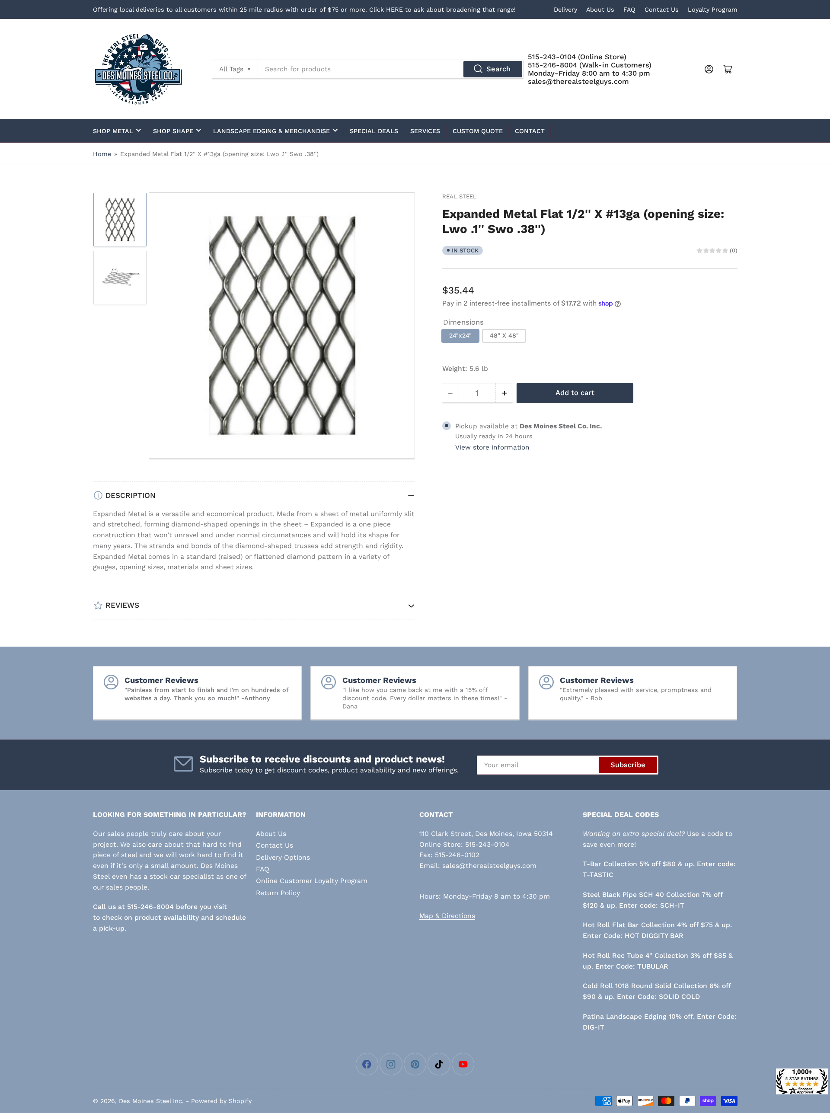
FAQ (629, 9)
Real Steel (459, 196)
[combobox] (391, 69)
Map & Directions (447, 916)
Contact (530, 131)
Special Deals (374, 131)
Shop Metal (113, 131)
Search (498, 69)
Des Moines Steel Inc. (151, 1100)
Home (102, 153)
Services (425, 131)
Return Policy (278, 893)
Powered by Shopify (221, 1100)
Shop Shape (173, 131)
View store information (492, 447)
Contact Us (662, 9)
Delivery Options (283, 857)
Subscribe (627, 765)
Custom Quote (478, 131)
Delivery (565, 9)
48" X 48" (504, 335)
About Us (600, 9)
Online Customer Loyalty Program (311, 881)
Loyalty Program (712, 9)
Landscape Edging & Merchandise (271, 131)
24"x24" (460, 335)
